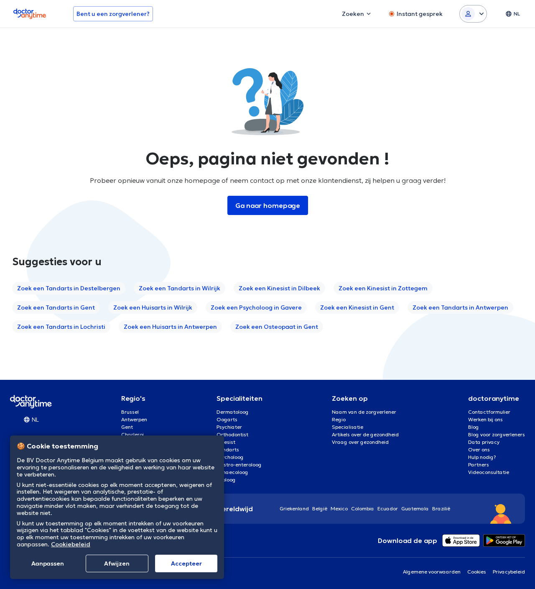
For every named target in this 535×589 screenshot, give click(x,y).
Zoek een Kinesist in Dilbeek (279, 288)
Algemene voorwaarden (432, 572)
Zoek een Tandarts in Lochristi (61, 326)
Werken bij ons (485, 419)
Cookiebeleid (70, 544)
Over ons (479, 449)
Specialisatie (347, 427)
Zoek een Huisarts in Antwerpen (170, 326)
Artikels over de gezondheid (365, 434)
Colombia (362, 508)
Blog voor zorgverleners (496, 434)
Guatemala (415, 508)
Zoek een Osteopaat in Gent (276, 326)
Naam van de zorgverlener (364, 412)
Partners (478, 464)
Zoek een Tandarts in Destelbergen (68, 288)
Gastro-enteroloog (239, 464)
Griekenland (294, 508)
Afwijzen (117, 563)
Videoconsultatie (488, 472)
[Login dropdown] (473, 14)
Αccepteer (186, 563)
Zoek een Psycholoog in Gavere (256, 307)
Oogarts (227, 419)
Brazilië (441, 508)
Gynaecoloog (232, 472)
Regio (339, 419)
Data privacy (483, 442)
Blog (473, 427)
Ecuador (387, 508)
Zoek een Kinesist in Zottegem (383, 288)
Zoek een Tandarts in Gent (56, 307)
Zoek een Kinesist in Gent (357, 307)
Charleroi (132, 434)
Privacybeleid (509, 572)
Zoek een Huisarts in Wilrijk (152, 307)
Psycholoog (230, 457)
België (319, 508)
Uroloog (226, 479)
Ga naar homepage (267, 205)
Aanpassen (47, 563)
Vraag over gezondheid (360, 442)
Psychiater (229, 427)
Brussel (130, 412)
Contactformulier (489, 412)
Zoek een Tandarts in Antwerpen (460, 307)
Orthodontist (232, 434)
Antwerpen (134, 419)
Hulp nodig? (482, 457)
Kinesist (226, 442)
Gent (127, 427)
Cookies (476, 572)
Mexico (339, 508)
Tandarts (228, 449)
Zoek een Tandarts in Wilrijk (179, 288)
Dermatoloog (233, 412)
